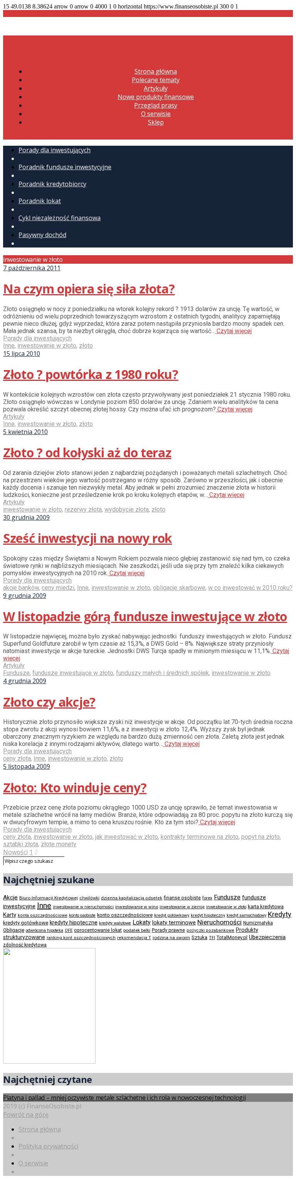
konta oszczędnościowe (42, 915)
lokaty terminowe (174, 922)
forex (207, 898)
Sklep (156, 122)
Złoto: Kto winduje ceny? (74, 787)
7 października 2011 (32, 268)
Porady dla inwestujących (54, 150)
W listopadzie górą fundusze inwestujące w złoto (145, 616)
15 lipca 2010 (21, 353)
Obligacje (13, 930)
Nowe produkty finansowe (156, 97)
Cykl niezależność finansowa (59, 218)
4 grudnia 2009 (24, 681)
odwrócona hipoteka (44, 930)
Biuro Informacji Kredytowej (48, 898)
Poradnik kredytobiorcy (52, 184)
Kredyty (279, 914)
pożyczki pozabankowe (210, 930)
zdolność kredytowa (25, 945)
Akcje (10, 897)
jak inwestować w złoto (126, 836)
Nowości (15, 852)
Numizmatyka (258, 923)
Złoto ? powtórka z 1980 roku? (90, 374)
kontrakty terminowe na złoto (200, 836)
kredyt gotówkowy (171, 915)
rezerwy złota (83, 509)
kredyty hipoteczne (74, 922)
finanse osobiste (182, 898)
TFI (212, 937)
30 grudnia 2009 (26, 517)
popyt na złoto (260, 836)
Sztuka (199, 937)
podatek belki (136, 930)
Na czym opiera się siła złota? (89, 288)
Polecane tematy (156, 80)
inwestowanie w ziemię (182, 906)
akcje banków (21, 587)
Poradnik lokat (39, 201)
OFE (68, 930)
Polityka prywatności (48, 1146)
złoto (86, 345)
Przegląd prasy (155, 105)
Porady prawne (168, 930)
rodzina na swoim (171, 937)
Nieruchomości (219, 922)
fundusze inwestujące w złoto (72, 673)
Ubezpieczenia (267, 937)
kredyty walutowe (115, 923)
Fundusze (16, 673)
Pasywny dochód (42, 235)
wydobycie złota (126, 509)
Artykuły (156, 88)
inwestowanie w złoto (46, 345)
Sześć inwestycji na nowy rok (87, 538)
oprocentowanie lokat (98, 930)
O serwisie (156, 113)
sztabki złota (20, 844)
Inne (9, 345)
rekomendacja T (134, 937)
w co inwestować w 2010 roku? (250, 587)
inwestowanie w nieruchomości (83, 906)
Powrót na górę (26, 1114)
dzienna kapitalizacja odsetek (131, 898)
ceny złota (17, 758)
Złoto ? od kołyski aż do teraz (87, 452)
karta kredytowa (266, 906)
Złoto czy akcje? (49, 702)
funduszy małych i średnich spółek (162, 673)
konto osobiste (82, 915)
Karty (9, 914)
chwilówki (89, 898)
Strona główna (156, 71)
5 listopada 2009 (26, 766)
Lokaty (142, 922)
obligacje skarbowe (179, 587)
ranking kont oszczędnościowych (81, 937)
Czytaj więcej (233, 331)
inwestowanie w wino (136, 906)
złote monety (58, 844)
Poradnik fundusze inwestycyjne (64, 167)
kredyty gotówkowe (25, 923)
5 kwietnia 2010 (25, 432)
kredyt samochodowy (246, 915)
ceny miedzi (58, 587)
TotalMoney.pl (232, 937)
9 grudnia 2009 (24, 595)
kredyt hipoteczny (208, 915)
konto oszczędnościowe (125, 915)
